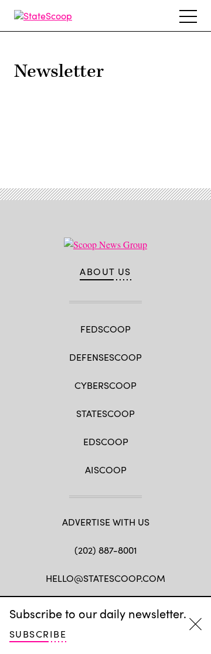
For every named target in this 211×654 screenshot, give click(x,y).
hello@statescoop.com (105, 578)
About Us (105, 271)
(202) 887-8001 (105, 550)
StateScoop (105, 413)
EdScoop (105, 441)
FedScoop (105, 329)
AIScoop (106, 469)
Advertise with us (105, 522)
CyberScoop (105, 385)
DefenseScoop (105, 357)
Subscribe (37, 634)
